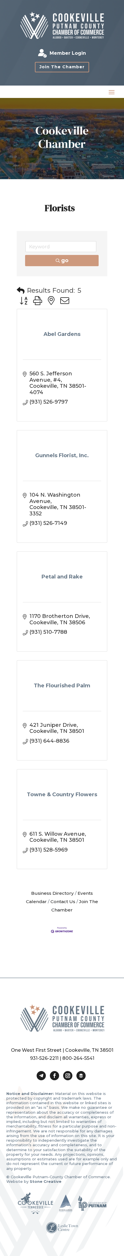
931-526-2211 (44, 1058)
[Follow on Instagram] (67, 1075)
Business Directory (52, 893)
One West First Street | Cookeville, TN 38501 (62, 1050)
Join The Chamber (62, 66)
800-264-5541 (78, 1058)
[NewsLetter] (81, 1075)
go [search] (64, 260)
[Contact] (41, 1075)
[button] (21, 291)
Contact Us (62, 901)
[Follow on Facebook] (54, 1075)
